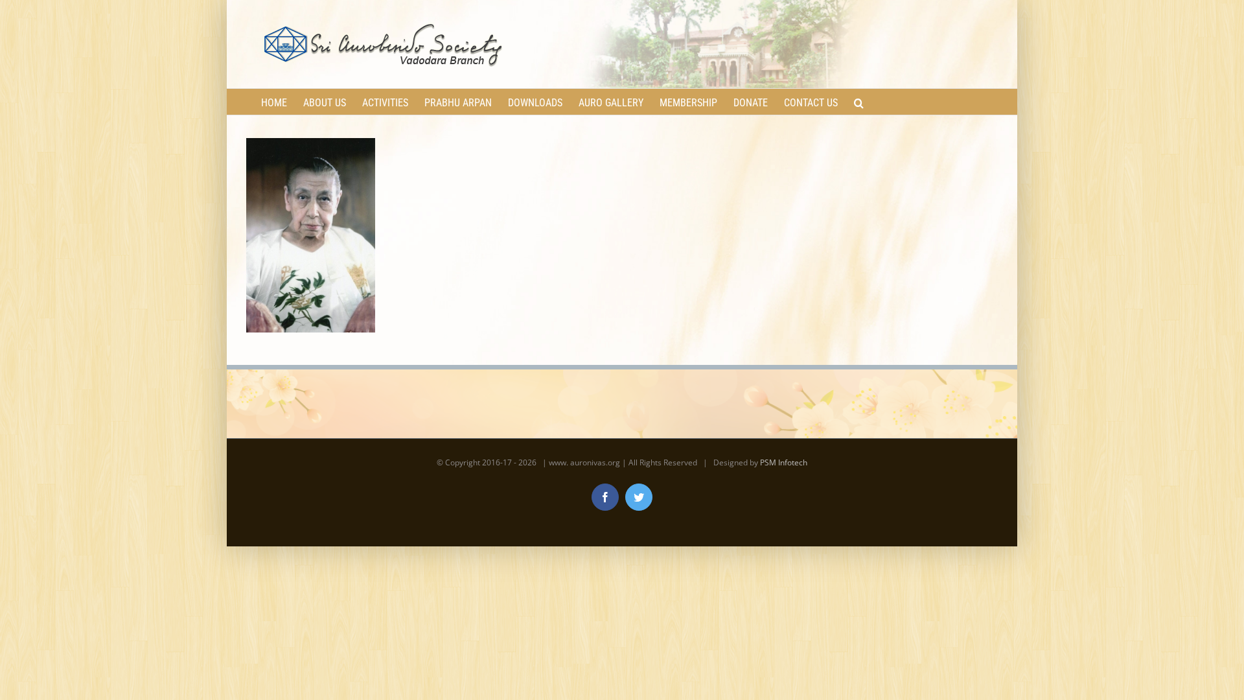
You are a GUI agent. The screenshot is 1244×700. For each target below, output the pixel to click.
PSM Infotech (783, 462)
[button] (859, 102)
